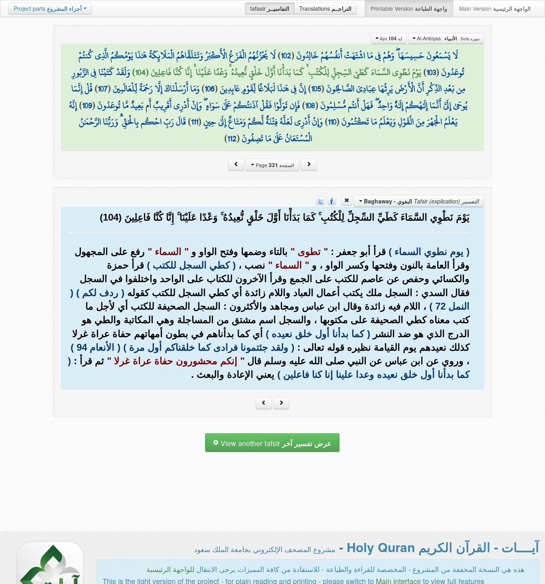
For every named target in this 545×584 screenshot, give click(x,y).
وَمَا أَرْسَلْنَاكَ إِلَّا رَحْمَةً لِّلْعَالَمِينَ (156, 88)
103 (431, 72)
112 (232, 138)
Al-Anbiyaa (448, 38)
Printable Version (409, 8)
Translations (325, 8)
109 (87, 105)
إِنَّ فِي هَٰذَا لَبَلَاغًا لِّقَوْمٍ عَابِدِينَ (263, 88)
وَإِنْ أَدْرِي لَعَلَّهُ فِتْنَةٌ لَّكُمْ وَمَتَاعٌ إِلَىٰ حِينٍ (263, 121)
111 (194, 121)
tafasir (269, 8)
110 (332, 121)
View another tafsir (275, 443)
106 (210, 88)
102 (286, 55)
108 (310, 105)
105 (316, 88)
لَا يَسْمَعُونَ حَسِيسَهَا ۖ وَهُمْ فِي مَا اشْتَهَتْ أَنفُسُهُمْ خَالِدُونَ (377, 55)
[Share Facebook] (331, 200)
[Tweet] (320, 200)
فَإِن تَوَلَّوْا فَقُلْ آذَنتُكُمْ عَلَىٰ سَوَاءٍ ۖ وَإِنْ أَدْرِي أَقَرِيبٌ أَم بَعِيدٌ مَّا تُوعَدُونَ (198, 105)
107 (103, 88)
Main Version (495, 8)
